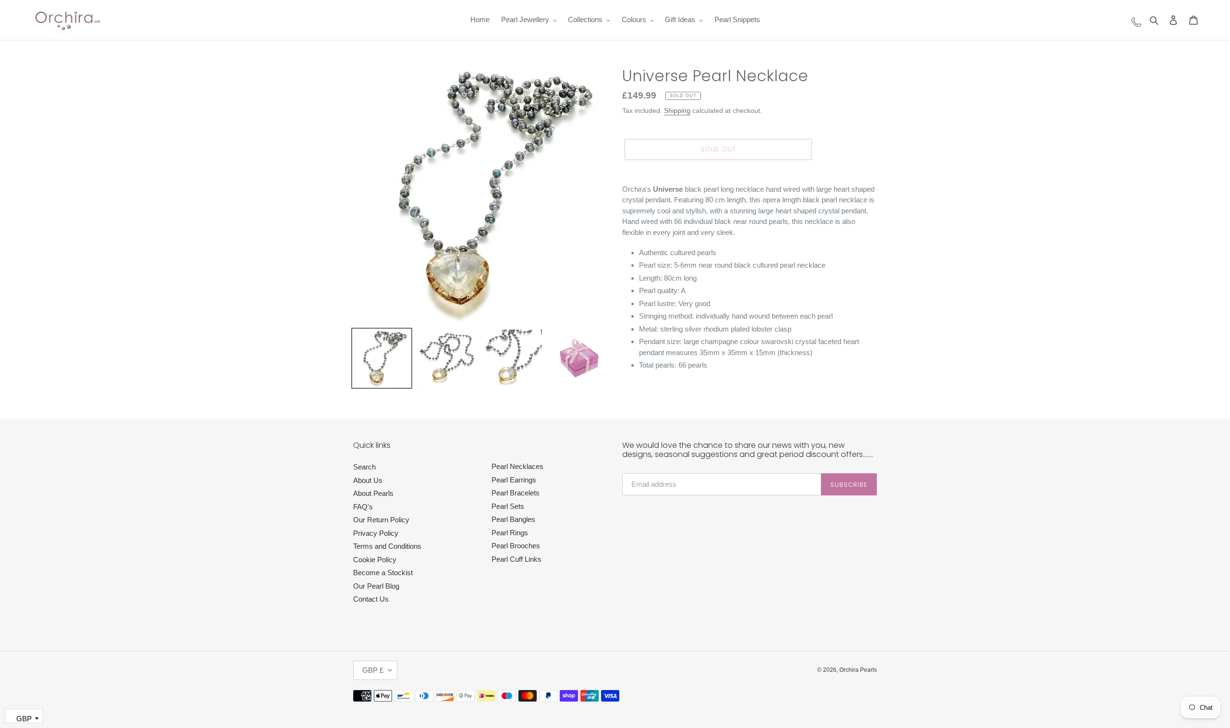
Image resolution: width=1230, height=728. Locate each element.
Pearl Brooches (516, 546)
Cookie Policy (374, 559)
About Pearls (373, 493)
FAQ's (363, 507)
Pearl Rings (510, 533)
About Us (367, 480)
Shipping (677, 110)
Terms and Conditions (387, 546)
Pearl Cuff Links (516, 559)
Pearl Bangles (513, 519)
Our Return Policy (381, 520)
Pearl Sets (508, 506)
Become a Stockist (383, 572)
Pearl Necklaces (517, 466)
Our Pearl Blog (376, 586)
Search (364, 467)
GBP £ (372, 670)
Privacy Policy (375, 533)
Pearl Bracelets (516, 493)
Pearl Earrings (514, 480)
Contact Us (371, 599)
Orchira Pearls (858, 669)
